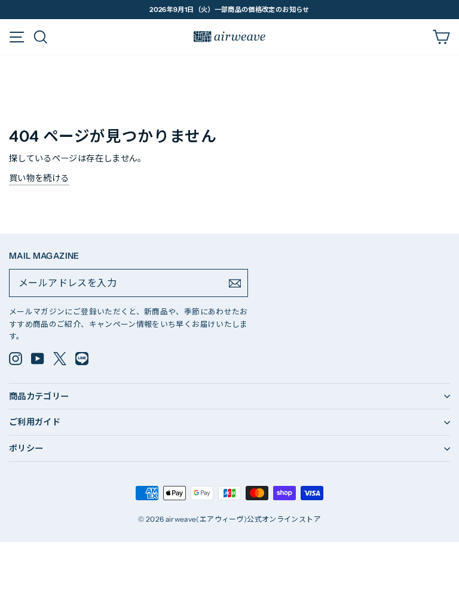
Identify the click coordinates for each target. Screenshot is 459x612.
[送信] (235, 283)
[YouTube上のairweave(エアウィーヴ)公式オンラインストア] (37, 358)
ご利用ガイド (34, 422)
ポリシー (26, 448)
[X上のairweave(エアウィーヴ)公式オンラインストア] (59, 358)
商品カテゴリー (39, 396)
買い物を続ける (39, 178)
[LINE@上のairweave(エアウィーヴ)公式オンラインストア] (81, 358)
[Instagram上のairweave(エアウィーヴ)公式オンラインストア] (15, 358)
